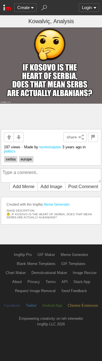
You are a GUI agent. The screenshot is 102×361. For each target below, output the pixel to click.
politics (10, 151)
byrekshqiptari (50, 147)
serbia (11, 159)
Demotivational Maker (49, 273)
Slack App (81, 282)
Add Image (51, 186)
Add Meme (24, 186)
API (64, 282)
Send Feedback (74, 291)
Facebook (12, 305)
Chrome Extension (83, 305)
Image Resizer (85, 273)
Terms (51, 282)
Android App (52, 305)
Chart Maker (16, 273)
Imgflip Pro (23, 255)
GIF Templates (73, 264)
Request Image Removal (35, 291)
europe (26, 159)
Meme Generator (57, 204)
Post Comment (83, 186)
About (17, 282)
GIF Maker (46, 255)
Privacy (33, 282)
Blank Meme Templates (36, 264)
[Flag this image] (93, 137)
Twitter (31, 305)
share (72, 137)
